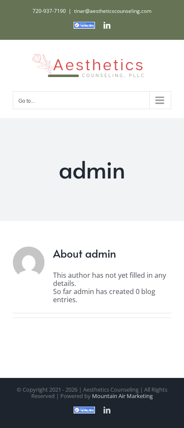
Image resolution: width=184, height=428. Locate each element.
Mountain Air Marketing (122, 396)
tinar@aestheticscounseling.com (112, 11)
